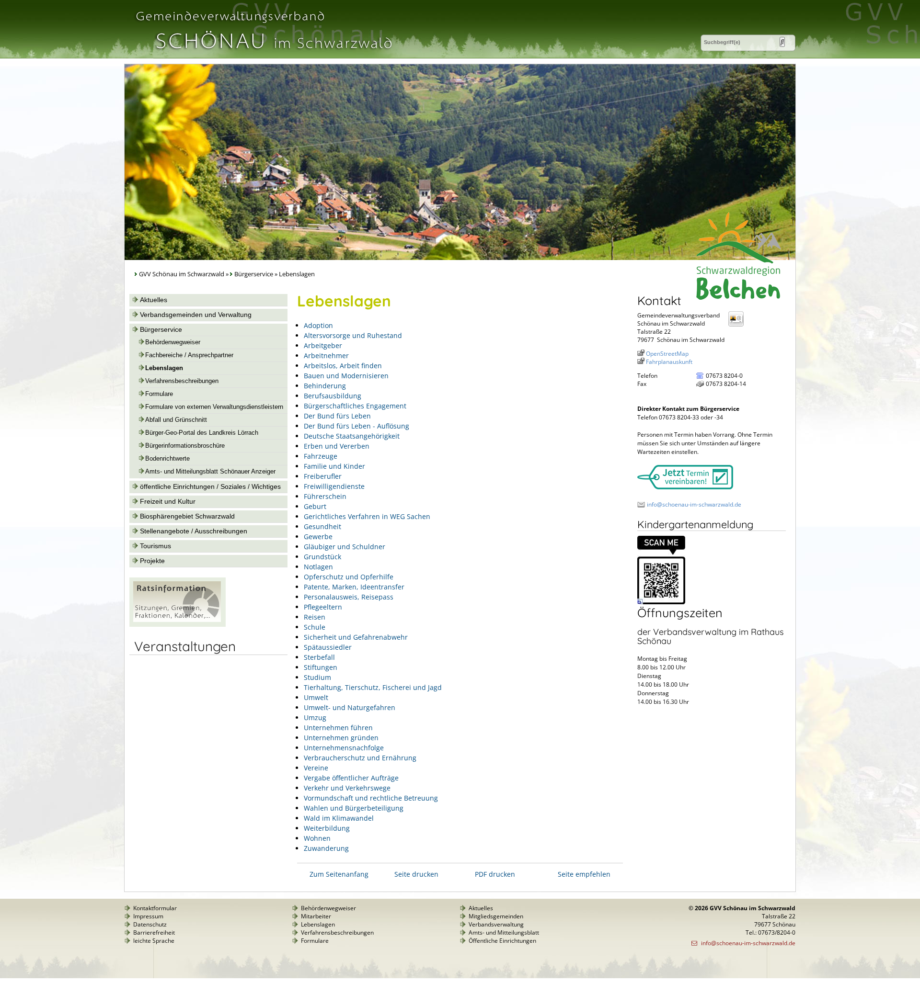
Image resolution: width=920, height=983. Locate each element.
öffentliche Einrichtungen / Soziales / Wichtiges (210, 486)
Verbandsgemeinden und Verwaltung (196, 314)
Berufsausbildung (332, 395)
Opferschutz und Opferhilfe (348, 576)
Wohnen (317, 838)
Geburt (315, 506)
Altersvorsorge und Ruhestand (353, 335)
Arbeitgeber (323, 345)
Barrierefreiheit (154, 932)
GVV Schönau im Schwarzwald (181, 274)
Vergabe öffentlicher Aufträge (351, 777)
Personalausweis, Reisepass (348, 596)
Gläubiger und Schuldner (344, 546)
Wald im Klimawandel (339, 818)
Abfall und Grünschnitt (176, 420)
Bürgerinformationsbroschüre (185, 445)
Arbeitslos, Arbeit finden (343, 365)
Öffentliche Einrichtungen (502, 941)
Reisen (314, 616)
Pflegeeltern (323, 606)
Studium (317, 677)
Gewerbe (318, 536)
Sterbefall (319, 657)
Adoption (318, 325)
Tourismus (155, 546)
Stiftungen (320, 667)
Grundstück (322, 556)
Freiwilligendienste (334, 486)
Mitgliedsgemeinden (496, 916)
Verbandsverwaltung (496, 924)
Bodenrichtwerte (167, 458)
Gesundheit (322, 526)
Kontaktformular (155, 908)
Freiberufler (323, 476)
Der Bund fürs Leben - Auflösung (356, 425)
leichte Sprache (153, 941)
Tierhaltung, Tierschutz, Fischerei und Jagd (373, 687)
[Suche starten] (782, 42)
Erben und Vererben (336, 446)
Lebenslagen (164, 368)
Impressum (148, 916)
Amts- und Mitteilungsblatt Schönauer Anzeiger (210, 471)
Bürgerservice (253, 274)
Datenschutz (150, 924)
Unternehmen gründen (341, 737)
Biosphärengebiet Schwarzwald (187, 516)
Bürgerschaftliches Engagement (355, 405)
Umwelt (316, 697)
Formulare (159, 394)
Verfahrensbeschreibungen (181, 381)
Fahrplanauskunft (669, 362)
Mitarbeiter (316, 916)
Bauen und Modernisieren (346, 375)
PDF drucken (495, 874)
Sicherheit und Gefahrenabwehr (356, 637)
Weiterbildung (327, 828)
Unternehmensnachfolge (344, 747)
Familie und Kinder (334, 466)
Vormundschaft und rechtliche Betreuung (371, 797)
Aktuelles (153, 300)
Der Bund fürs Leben (337, 415)
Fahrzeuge (320, 456)
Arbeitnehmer (326, 355)
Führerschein (325, 496)
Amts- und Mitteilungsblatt (504, 932)
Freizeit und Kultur (168, 501)
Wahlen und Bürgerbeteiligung (353, 808)
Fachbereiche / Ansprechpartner (189, 355)
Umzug (315, 717)
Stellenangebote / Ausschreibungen (193, 531)
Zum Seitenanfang (339, 874)
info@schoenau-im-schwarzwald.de (694, 504)
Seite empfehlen (584, 874)
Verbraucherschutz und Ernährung (360, 757)
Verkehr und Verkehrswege (347, 787)
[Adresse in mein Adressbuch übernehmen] (738, 325)
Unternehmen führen (338, 727)
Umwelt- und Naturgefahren (349, 707)
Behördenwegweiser (172, 342)
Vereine (316, 767)
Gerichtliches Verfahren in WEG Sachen (367, 516)
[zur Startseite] (263, 54)
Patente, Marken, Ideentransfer (354, 586)
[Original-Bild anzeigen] (661, 602)
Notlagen (318, 566)
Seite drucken (416, 874)
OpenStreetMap (667, 354)
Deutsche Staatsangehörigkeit (352, 436)
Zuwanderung (326, 848)
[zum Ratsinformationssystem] (177, 624)
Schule (314, 627)
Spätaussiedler (328, 647)
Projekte (152, 561)
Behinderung (325, 385)
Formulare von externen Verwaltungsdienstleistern (214, 407)
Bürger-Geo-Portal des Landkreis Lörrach (201, 432)
